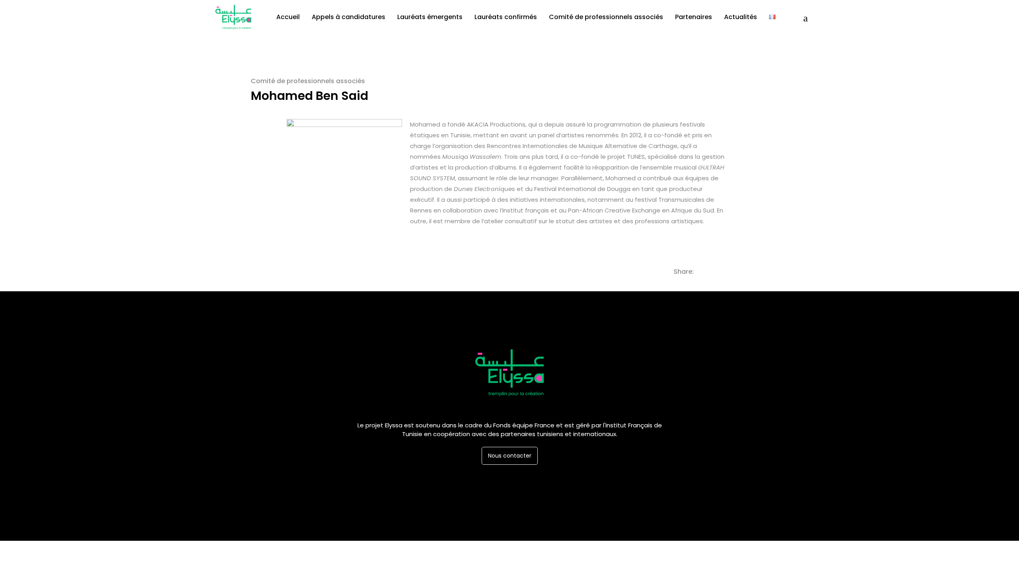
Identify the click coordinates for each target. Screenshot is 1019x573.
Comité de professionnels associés (308, 81)
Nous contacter (509, 456)
